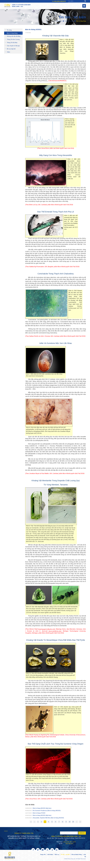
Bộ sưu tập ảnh (11, 49)
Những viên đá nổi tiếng (13, 36)
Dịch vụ (57, 854)
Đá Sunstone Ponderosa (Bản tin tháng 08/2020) (47, 810)
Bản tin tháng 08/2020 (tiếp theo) (42, 808)
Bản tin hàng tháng (12, 33)
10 (69, 821)
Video (8, 52)
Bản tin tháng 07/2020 (39, 813)
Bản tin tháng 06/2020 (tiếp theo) (42, 815)
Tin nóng (9, 30)
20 (73, 821)
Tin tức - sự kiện (65, 854)
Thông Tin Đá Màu (12, 42)
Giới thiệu (50, 854)
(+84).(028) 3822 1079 (69, 842)
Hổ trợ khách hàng (77, 854)
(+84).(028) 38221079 (59, 1)
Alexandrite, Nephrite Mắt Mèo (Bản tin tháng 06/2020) (48, 817)
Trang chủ (43, 854)
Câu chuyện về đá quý (13, 45)
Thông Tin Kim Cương (13, 39)
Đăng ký (82, 833)
